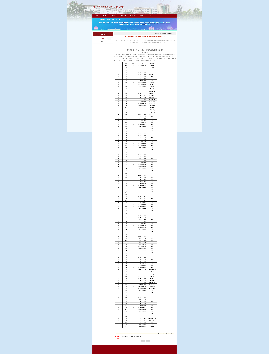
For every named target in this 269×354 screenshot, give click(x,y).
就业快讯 (103, 41)
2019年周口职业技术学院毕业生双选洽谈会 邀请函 (130, 336)
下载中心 (151, 15)
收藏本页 (171, 333)
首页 (97, 15)
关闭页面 (147, 341)
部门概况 (105, 15)
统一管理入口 (134, 347)
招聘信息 (123, 15)
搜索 (168, 1)
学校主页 (173, 1)
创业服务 (132, 15)
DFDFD (121, 338)
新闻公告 (114, 15)
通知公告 (103, 38)
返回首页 (143, 341)
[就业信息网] (109, 6)
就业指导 (141, 15)
